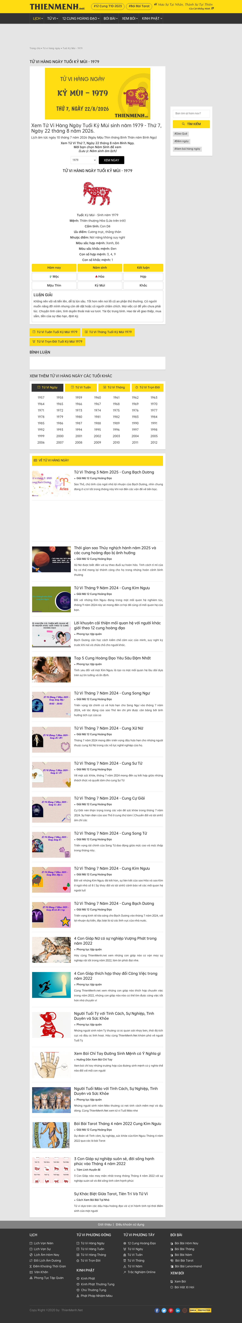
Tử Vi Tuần (135, 1259)
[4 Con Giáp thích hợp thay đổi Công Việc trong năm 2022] (51, 985)
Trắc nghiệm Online (141, 1277)
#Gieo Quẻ (181, 133)
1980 (78, 416)
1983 (135, 416)
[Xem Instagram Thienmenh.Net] (184, 1315)
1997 (135, 429)
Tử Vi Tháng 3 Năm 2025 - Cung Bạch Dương (114, 472)
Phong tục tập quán (49, 1282)
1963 (154, 397)
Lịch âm (37, 137)
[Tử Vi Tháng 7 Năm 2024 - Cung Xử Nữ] (51, 740)
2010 (116, 442)
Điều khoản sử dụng (130, 1229)
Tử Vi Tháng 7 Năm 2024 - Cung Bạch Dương (114, 903)
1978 (41, 416)
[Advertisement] (121, 35)
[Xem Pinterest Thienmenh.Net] (170, 1315)
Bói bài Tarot (184, 1265)
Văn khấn (41, 1277)
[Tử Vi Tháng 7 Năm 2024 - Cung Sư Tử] (51, 775)
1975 (116, 410)
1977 (154, 410)
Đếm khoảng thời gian (49, 1271)
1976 (135, 410)
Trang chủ (35, 48)
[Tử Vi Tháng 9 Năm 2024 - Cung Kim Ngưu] (51, 599)
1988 (97, 423)
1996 (116, 429)
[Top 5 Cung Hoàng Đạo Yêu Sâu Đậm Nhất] (51, 669)
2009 (97, 442)
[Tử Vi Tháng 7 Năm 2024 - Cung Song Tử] (51, 845)
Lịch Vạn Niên (43, 1248)
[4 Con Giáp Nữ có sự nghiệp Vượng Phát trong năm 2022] (51, 950)
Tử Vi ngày (49, 387)
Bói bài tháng (184, 1254)
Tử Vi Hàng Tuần (92, 1254)
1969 (135, 404)
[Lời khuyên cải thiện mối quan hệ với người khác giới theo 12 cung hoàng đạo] (51, 634)
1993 (59, 429)
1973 (78, 410)
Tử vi (51, 18)
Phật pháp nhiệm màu (96, 1300)
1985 (41, 423)
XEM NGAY (111, 160)
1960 (97, 397)
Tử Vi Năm (135, 1271)
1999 (41, 436)
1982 (116, 416)
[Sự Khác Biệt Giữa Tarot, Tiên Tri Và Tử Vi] (51, 1205)
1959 (78, 397)
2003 (116, 436)
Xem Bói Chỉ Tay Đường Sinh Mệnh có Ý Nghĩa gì (117, 1053)
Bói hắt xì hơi (184, 1292)
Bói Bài (109, 18)
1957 (41, 397)
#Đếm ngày (182, 141)
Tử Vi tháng (116, 387)
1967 (97, 404)
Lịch (36, 18)
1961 (116, 397)
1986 (59, 423)
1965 (59, 404)
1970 (154, 404)
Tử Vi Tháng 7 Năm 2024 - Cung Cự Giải (109, 798)
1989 (116, 423)
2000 (60, 436)
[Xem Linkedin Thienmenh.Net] (177, 1315)
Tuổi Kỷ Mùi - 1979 (72, 48)
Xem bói (180, 1286)
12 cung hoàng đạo (79, 18)
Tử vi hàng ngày (51, 48)
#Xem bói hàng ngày (187, 149)
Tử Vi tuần (83, 387)
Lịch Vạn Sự (42, 1254)
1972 (59, 410)
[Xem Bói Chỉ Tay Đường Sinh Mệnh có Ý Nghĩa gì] (51, 1065)
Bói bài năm (183, 1259)
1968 (116, 404)
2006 (41, 442)
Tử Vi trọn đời (150, 387)
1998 (154, 429)
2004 (135, 436)
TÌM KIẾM (194, 124)
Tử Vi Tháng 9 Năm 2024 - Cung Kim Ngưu (112, 587)
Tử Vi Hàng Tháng (93, 1259)
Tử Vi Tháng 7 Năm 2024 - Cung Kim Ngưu (112, 868)
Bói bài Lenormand (188, 1271)
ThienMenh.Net (72, 1314)
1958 (59, 397)
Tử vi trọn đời (91, 1265)
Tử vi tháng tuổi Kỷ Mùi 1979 (110, 332)
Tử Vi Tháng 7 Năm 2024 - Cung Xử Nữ (108, 728)
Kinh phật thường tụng (97, 1289)
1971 (41, 410)
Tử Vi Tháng (136, 1265)
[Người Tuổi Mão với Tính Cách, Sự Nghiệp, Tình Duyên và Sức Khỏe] (51, 1100)
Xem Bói (128, 18)
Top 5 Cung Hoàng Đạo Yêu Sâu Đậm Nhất (112, 658)
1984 (154, 416)
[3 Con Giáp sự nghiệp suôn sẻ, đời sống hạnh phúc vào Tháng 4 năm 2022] (51, 1170)
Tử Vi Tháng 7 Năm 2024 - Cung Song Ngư (112, 693)
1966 (78, 404)
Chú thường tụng (93, 1294)
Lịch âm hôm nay (46, 1259)
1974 (97, 410)
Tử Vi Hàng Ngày (93, 1248)
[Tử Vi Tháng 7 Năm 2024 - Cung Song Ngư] (51, 705)
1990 (135, 423)
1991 (154, 423)
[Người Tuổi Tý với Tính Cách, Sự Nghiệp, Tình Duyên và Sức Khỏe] (51, 1025)
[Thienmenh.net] (57, 6)
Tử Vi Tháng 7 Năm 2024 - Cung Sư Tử (108, 763)
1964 (41, 404)
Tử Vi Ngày (135, 1254)
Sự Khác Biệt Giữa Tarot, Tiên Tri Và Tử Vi (111, 1193)
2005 (154, 436)
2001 (78, 436)
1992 (41, 429)
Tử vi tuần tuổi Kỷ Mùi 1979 (57, 332)
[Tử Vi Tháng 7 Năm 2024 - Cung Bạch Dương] (51, 915)
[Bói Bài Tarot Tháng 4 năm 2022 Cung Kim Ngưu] (51, 1135)
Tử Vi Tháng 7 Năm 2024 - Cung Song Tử (110, 833)
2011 (135, 442)
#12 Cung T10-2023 (108, 6)
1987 (78, 423)
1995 (97, 429)
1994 (78, 429)
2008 (78, 442)
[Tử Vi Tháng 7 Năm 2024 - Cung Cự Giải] (51, 810)
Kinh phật (151, 18)
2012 (154, 442)
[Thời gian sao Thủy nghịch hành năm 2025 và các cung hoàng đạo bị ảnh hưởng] (51, 559)
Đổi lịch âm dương (47, 1265)
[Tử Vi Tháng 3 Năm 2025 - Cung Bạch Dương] (51, 484)
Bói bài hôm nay (186, 1248)
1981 (97, 416)
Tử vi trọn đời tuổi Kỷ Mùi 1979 (59, 341)
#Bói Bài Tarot (139, 6)
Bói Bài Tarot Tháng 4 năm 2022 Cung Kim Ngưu (117, 1123)
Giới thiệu (105, 1229)
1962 (135, 397)
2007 (60, 442)
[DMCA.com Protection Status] (200, 1315)
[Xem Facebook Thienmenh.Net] (157, 1315)
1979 (59, 416)
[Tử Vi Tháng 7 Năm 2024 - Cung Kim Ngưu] (51, 880)
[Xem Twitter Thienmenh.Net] (163, 1315)
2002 (97, 436)
